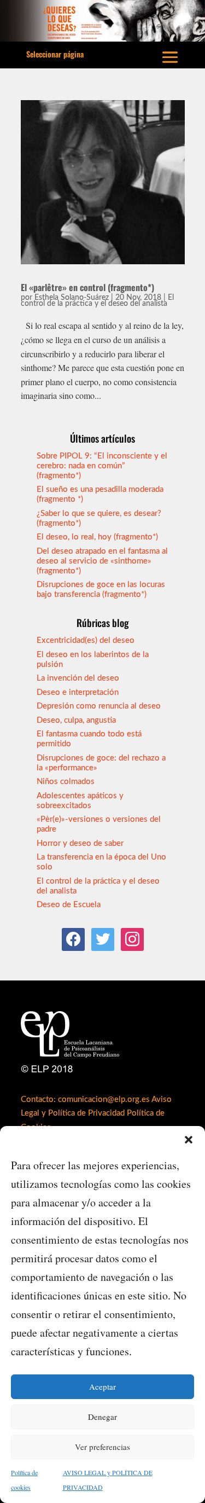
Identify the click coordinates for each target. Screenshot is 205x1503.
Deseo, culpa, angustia (76, 720)
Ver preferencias (102, 1446)
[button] (188, 1139)
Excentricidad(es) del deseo (85, 640)
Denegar (102, 1416)
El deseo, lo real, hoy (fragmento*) (97, 537)
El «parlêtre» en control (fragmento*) (87, 287)
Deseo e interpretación (78, 692)
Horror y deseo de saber (80, 843)
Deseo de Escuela (69, 905)
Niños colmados (66, 781)
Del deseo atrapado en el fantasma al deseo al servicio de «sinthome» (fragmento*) (102, 561)
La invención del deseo (78, 678)
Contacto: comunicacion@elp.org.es (85, 1099)
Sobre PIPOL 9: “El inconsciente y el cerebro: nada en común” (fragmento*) (102, 466)
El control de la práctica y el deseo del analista (97, 300)
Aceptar (102, 1386)
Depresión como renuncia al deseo (99, 706)
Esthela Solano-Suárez (71, 297)
